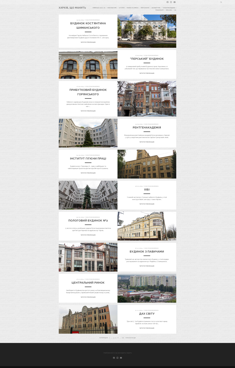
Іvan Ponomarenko (92, 20)
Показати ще (130, 337)
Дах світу (147, 313)
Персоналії (145, 7)
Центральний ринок (88, 282)
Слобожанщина (169, 7)
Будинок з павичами (147, 251)
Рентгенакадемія (147, 127)
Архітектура (112, 7)
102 (123, 337)
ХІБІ (147, 189)
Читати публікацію (88, 42)
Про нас (169, 10)
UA (175, 10)
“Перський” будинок (147, 58)
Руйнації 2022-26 (99, 7)
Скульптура (155, 7)
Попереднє (103, 337)
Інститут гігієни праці (88, 158)
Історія (122, 7)
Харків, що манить (72, 7)
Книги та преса (133, 7)
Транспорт (159, 10)
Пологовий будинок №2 (88, 220)
